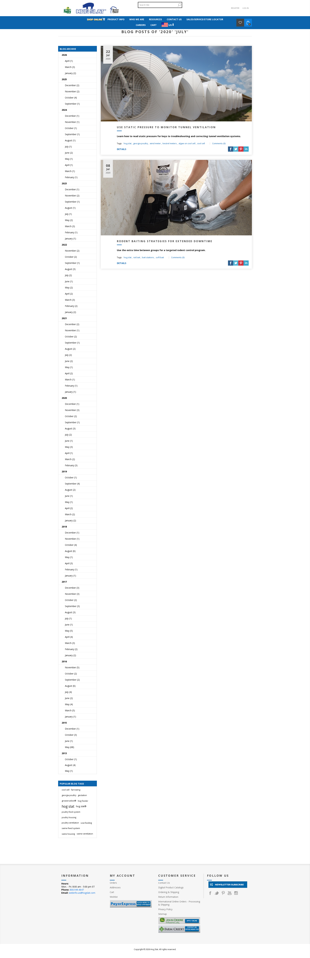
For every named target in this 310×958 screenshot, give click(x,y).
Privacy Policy (165, 909)
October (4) (71, 97)
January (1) (70, 238)
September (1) (72, 103)
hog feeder (83, 801)
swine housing (68, 834)
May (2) (69, 220)
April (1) (69, 60)
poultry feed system (71, 812)
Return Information (168, 896)
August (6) (70, 551)
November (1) (72, 122)
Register (235, 8)
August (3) (70, 269)
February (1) (71, 177)
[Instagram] (236, 893)
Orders (113, 882)
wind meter (155, 143)
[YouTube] (229, 893)
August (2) (70, 348)
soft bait (160, 257)
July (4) (68, 692)
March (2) (70, 459)
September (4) (72, 483)
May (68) (69, 747)
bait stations (148, 257)
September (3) (72, 606)
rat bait (136, 257)
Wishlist (114, 896)
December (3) (72, 587)
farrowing (75, 789)
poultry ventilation (70, 822)
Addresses (115, 887)
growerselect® (69, 800)
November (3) (72, 410)
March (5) (70, 710)
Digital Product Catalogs (171, 887)
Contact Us (164, 882)
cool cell (201, 143)
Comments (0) (218, 143)
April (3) (69, 563)
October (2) (71, 256)
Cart (112, 892)
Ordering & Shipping (168, 892)
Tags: (119, 143)
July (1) (68, 146)
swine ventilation (85, 833)
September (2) (72, 679)
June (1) (69, 281)
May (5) (69, 630)
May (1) (69, 158)
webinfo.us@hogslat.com (82, 892)
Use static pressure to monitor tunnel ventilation (166, 127)
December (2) (72, 85)
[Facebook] (210, 893)
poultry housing (69, 817)
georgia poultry (140, 143)
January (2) (70, 73)
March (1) (70, 171)
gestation (82, 795)
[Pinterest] (223, 893)
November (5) (72, 667)
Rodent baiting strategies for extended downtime (164, 241)
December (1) (72, 115)
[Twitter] (216, 893)
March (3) (70, 67)
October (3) (71, 734)
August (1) (70, 140)
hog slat (127, 143)
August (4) (70, 765)
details (121, 149)
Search (179, 5)
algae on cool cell (187, 143)
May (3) (69, 446)
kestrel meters (170, 143)
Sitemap (162, 913)
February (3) (71, 465)
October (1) (71, 128)
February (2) (71, 305)
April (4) (69, 636)
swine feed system (71, 828)
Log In (246, 8)
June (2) (69, 152)
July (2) (68, 275)
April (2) (69, 293)
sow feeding (86, 823)
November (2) (72, 91)
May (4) (69, 704)
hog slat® (81, 806)
